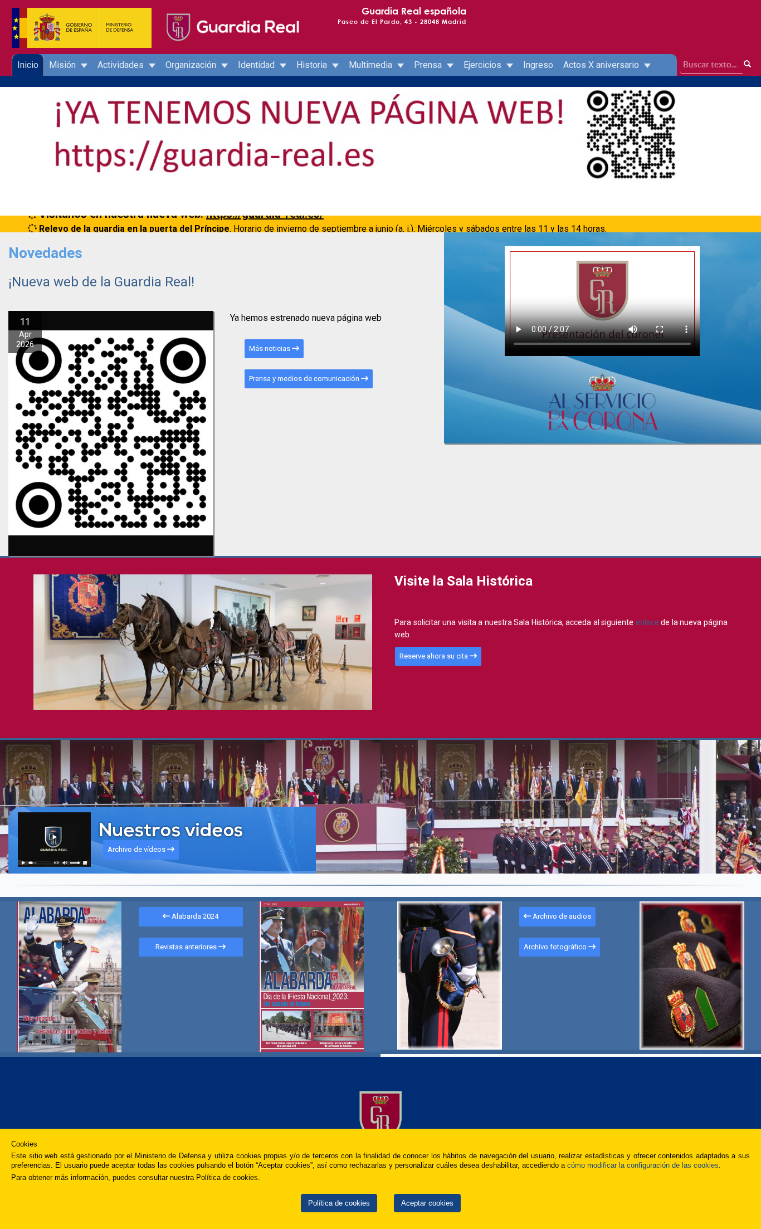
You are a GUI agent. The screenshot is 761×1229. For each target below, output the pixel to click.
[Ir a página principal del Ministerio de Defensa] (82, 16)
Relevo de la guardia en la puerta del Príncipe (134, 223)
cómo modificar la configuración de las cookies (643, 1165)
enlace (648, 622)
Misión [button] (63, 65)
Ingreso (538, 65)
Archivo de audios (561, 916)
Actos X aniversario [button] (602, 65)
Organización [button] (191, 65)
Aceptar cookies (427, 1203)
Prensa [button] (429, 65)
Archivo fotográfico (556, 947)
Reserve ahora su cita (434, 656)
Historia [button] (312, 65)
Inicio (27, 65)
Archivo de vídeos (137, 849)
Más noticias (270, 348)
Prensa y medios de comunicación (305, 378)
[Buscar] (748, 64)
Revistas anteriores (186, 947)
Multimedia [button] (371, 65)
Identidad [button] (257, 65)
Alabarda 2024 (194, 916)
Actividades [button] (121, 65)
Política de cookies (339, 1203)
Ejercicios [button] (484, 65)
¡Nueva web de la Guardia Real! (101, 282)
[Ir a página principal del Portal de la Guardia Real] (232, 16)
